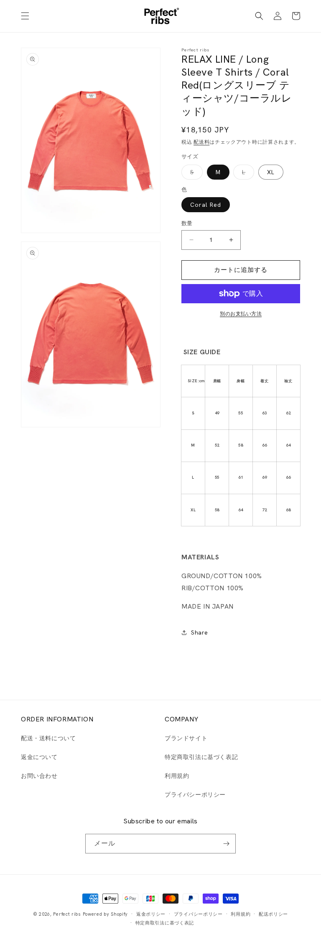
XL (271, 172)
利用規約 (177, 775)
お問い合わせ (39, 775)
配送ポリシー (273, 914)
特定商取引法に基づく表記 (201, 757)
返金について (39, 757)
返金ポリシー (151, 914)
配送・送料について (48, 738)
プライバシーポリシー (195, 794)
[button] (25, 16)
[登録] (226, 843)
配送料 (201, 142)
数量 (187, 223)
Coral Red (205, 204)
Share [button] (199, 632)
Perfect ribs (67, 914)
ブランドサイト (186, 738)
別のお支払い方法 (241, 313)
